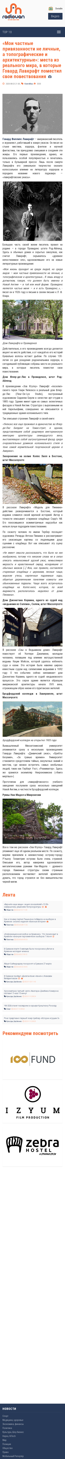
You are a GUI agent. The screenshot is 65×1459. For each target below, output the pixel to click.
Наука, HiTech (9, 1436)
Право (5, 1452)
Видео (55, 16)
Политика (10, 925)
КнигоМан (28, 84)
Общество (10, 910)
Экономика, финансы (13, 1424)
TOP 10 (7, 32)
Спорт (8, 1009)
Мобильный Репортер (13, 1456)
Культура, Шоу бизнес (14, 982)
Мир (4, 1440)
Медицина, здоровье (12, 1420)
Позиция (6, 1444)
